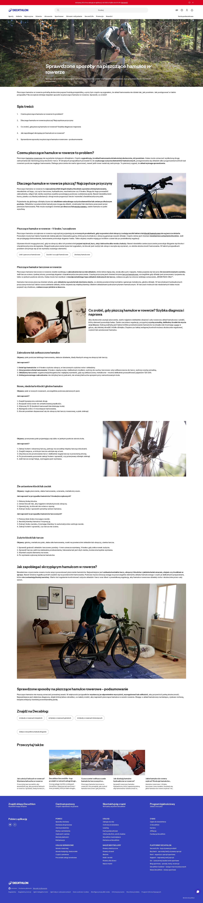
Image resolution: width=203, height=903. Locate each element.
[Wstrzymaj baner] (189, 2)
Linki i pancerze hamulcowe (29, 254)
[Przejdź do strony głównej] (18, 10)
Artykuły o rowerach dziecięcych (89, 718)
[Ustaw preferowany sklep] (176, 10)
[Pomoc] (181, 10)
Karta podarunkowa (185, 16)
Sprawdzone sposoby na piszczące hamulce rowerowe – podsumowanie (51, 139)
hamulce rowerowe (34, 158)
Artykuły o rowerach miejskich (30, 718)
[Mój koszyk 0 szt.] (192, 10)
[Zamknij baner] (193, 2)
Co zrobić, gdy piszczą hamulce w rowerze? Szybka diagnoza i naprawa (51, 127)
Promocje (100, 16)
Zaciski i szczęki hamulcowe (57, 254)
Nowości (109, 16)
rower (176, 325)
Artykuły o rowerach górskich (60, 718)
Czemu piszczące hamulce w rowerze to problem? (42, 114)
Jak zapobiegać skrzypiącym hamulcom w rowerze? (43, 133)
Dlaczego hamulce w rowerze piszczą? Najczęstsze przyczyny (47, 120)
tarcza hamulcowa (130, 274)
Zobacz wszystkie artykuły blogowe (32, 732)
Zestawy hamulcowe (82, 254)
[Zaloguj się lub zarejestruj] (186, 10)
